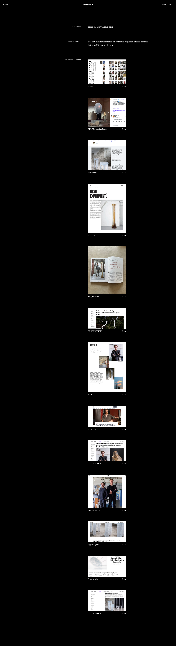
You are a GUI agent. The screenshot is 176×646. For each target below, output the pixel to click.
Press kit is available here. (101, 26)
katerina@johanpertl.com (100, 45)
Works (5, 4)
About (163, 4)
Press (171, 4)
